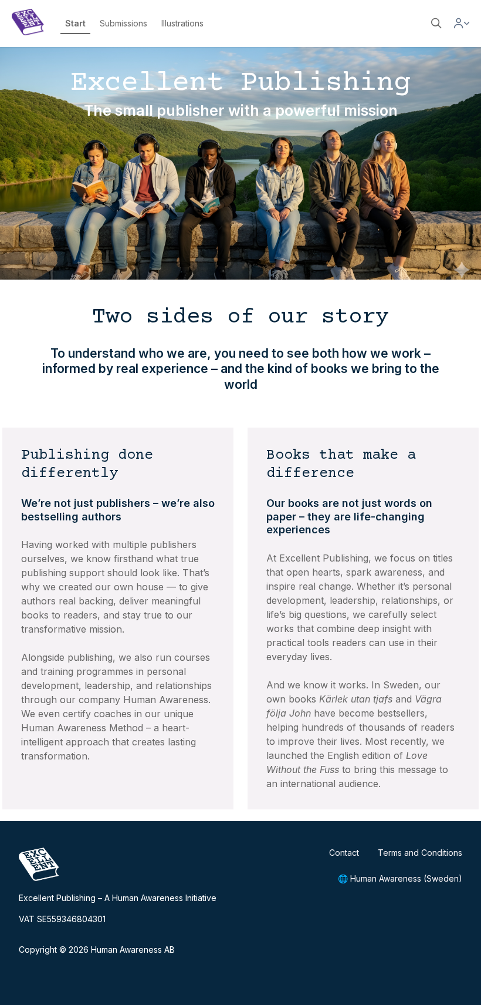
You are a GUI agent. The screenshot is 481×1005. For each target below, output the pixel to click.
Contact (344, 853)
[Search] (436, 23)
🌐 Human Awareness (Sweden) (400, 878)
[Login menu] (461, 23)
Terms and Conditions (420, 853)
